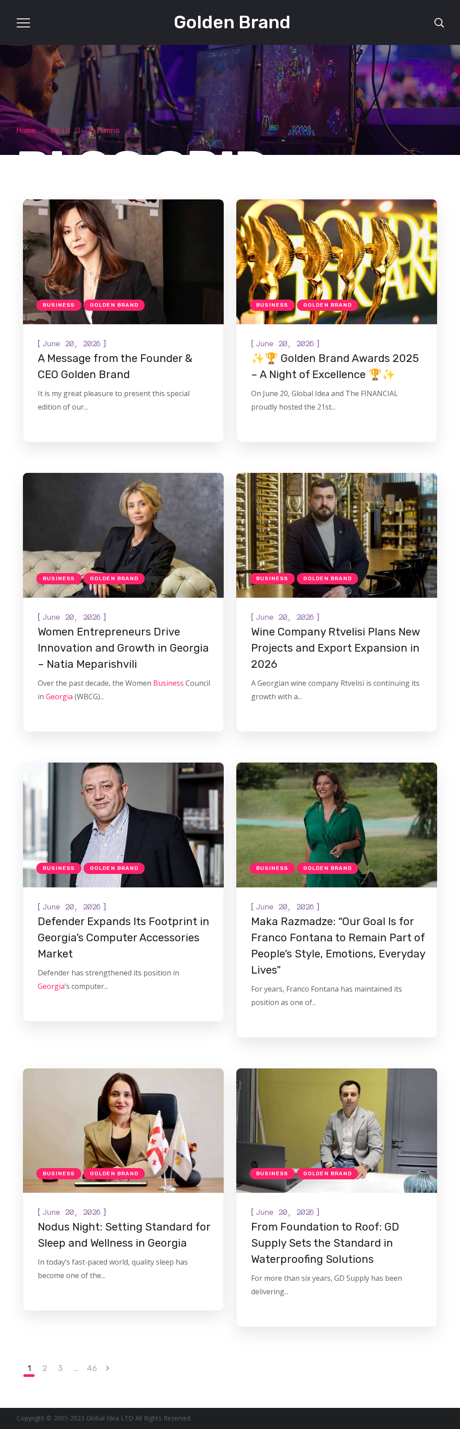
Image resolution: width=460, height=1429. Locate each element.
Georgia (59, 696)
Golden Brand (114, 305)
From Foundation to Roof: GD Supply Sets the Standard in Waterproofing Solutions (325, 1243)
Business (59, 305)
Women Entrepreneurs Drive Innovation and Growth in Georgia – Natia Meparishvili (123, 648)
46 (92, 1368)
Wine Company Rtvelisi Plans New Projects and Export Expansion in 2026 (335, 648)
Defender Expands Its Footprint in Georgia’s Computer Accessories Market (123, 937)
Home (26, 130)
